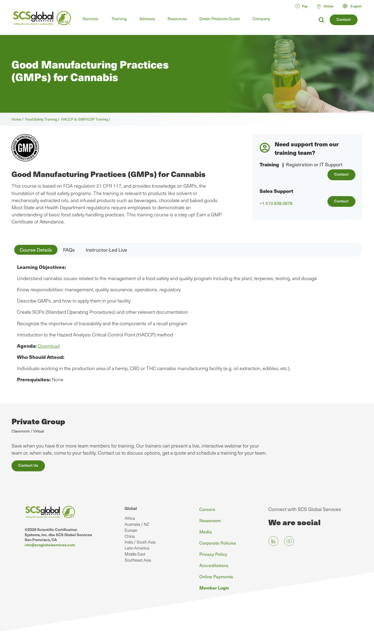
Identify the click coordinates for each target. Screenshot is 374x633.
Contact (343, 19)
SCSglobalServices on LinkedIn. (273, 541)
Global (131, 508)
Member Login (214, 588)
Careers (207, 509)
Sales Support (276, 190)
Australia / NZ (137, 524)
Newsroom (210, 520)
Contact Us (28, 465)
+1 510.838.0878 (276, 203)
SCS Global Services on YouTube (289, 541)
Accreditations (213, 565)
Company (261, 19)
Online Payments (216, 576)
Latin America (137, 548)
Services (90, 19)
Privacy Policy (213, 554)
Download (49, 345)
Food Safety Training (41, 119)
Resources (177, 19)
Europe (131, 530)
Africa (130, 518)
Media (205, 531)
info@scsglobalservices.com (50, 545)
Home (16, 119)
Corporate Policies (217, 542)
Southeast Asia (138, 560)
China (130, 536)
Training (119, 19)
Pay (304, 6)
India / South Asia (140, 542)
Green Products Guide (219, 19)
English (356, 6)
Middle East (135, 554)
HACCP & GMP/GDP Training (84, 119)
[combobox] (355, 6)
